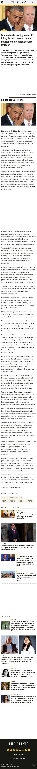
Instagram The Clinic (14, 750)
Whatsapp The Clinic (17, 750)
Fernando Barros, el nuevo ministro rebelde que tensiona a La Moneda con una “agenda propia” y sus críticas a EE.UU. (17, 547)
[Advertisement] (18, 210)
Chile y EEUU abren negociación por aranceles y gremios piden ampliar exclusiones (25, 516)
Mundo (3, 32)
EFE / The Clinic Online (29, 94)
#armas (5, 497)
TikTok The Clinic (26, 750)
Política (4, 543)
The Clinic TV (20, 750)
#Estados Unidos (8, 501)
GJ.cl (33, 766)
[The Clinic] (3, 2)
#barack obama (16, 497)
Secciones (35, 2)
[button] (2, 100)
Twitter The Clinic (8, 750)
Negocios (20, 510)
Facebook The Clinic (11, 750)
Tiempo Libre (16, 694)
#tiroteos (29, 501)
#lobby (20, 501)
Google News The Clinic (29, 750)
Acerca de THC (18, 754)
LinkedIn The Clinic (23, 750)
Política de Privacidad (18, 758)
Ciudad (14, 619)
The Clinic (9, 765)
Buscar (32, 2)
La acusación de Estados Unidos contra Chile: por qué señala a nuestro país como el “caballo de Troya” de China (26, 577)
